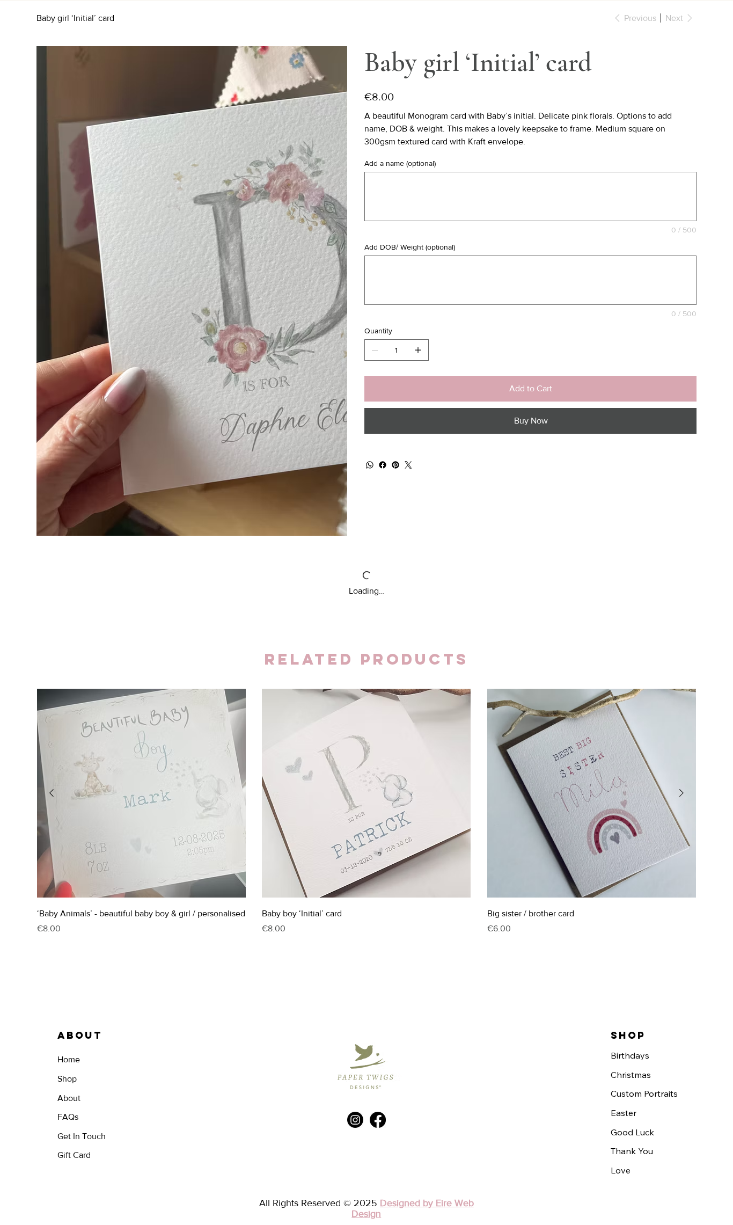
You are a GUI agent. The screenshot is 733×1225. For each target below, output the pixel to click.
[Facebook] (382, 465)
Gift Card (74, 1095)
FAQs (67, 1057)
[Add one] (418, 350)
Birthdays (630, 996)
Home (68, 1000)
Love (621, 1111)
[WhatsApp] (369, 465)
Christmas (631, 1015)
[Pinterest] (395, 465)
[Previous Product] (51, 733)
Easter (623, 1053)
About (68, 1039)
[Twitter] (408, 465)
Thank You (632, 1092)
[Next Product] (681, 733)
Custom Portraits (644, 1034)
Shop (67, 1019)
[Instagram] (355, 1061)
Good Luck (632, 1073)
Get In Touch (81, 1077)
